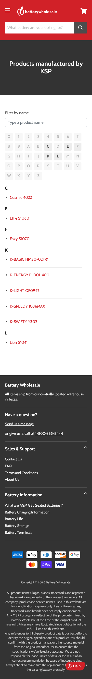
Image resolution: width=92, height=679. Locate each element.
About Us (12, 479)
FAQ (8, 466)
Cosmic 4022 (21, 197)
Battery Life (14, 519)
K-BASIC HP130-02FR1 (29, 259)
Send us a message (19, 424)
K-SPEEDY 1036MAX (27, 306)
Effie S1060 (19, 218)
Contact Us (13, 459)
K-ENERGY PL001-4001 (30, 275)
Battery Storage (17, 525)
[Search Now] (80, 27)
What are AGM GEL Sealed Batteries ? (34, 505)
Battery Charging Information (27, 512)
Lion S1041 (18, 342)
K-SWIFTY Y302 (23, 321)
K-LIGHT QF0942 (24, 290)
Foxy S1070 (19, 238)
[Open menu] (7, 10)
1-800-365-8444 (49, 433)
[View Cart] (83, 10)
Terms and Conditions (21, 473)
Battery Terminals (18, 532)
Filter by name (17, 113)
